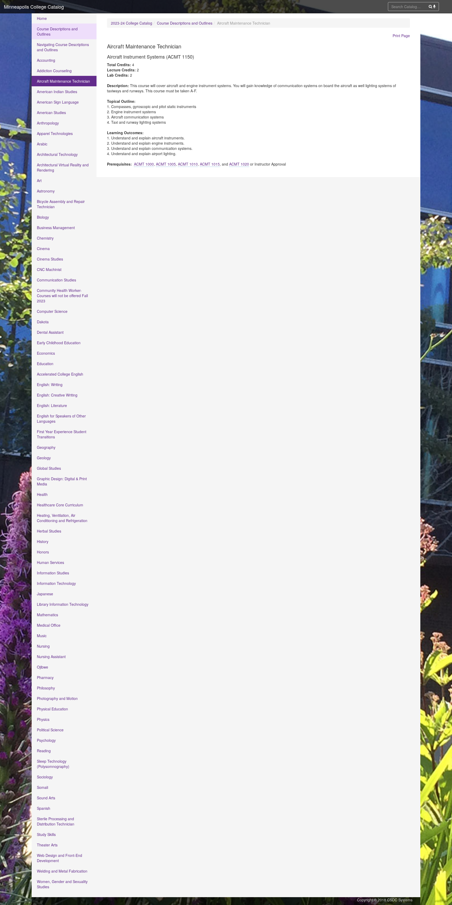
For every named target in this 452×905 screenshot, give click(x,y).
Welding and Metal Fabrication (62, 871)
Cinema (43, 248)
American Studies (51, 112)
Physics (43, 719)
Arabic (42, 143)
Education (45, 363)
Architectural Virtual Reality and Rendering (63, 167)
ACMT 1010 (188, 164)
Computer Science (52, 311)
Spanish (43, 808)
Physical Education (52, 708)
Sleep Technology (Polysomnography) (53, 764)
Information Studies (53, 572)
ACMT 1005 (166, 164)
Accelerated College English (60, 374)
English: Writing (50, 384)
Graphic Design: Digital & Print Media (62, 481)
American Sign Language (58, 102)
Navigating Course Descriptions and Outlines (63, 47)
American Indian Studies (57, 91)
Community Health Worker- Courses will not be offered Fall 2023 (62, 295)
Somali (42, 787)
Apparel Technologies (55, 133)
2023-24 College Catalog (131, 23)
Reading (44, 750)
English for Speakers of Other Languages (61, 418)
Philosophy (46, 688)
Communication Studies (56, 279)
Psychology (46, 740)
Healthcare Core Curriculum (60, 504)
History (42, 541)
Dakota (43, 321)
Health (42, 494)
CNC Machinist (49, 269)
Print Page (401, 35)
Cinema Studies (50, 259)
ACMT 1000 (144, 164)
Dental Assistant (50, 332)
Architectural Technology (57, 154)
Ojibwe (42, 667)
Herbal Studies (49, 531)
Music (42, 635)
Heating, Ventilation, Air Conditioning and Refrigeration (62, 518)
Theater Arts (47, 844)
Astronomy (46, 191)
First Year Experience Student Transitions (61, 434)
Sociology (45, 776)
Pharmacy (45, 677)
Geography (46, 447)
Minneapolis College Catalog (34, 6)
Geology (44, 457)
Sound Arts (46, 797)
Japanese (45, 593)
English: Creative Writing (57, 395)
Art (39, 180)
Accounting (46, 60)
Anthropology (48, 123)
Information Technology (56, 583)
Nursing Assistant (51, 656)
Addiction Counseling (54, 70)
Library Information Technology (62, 604)
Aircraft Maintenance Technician (63, 81)
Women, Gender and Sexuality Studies (62, 884)
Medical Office (48, 625)
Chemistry (45, 238)
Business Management (56, 227)
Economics (46, 353)
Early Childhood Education (59, 342)
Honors (43, 552)
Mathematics (47, 614)
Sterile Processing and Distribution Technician (55, 821)
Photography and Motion (57, 698)
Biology (43, 217)
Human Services (50, 562)
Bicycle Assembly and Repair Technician (61, 204)
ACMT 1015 (210, 164)
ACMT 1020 (239, 164)
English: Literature (52, 405)
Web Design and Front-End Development (59, 858)
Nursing (43, 646)
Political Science (50, 729)
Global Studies (49, 468)
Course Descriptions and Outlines (57, 31)
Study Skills (46, 834)
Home (42, 18)
